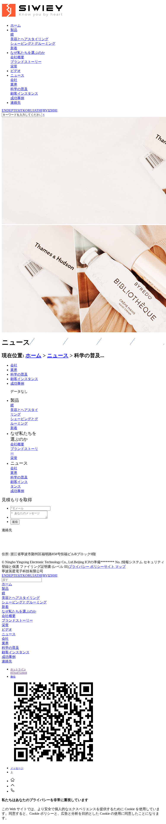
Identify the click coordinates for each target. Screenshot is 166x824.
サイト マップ (115, 566)
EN (4, 110)
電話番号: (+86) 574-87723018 (24, 546)
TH (38, 110)
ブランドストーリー (26, 62)
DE (8, 110)
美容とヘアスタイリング (29, 39)
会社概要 (17, 57)
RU (30, 110)
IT (21, 110)
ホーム (34, 355)
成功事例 (17, 98)
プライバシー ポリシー (86, 566)
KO (25, 110)
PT (13, 110)
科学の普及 (19, 89)
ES (17, 110)
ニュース (58, 355)
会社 (13, 80)
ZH (51, 110)
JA (34, 110)
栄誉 (13, 66)
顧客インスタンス (24, 93)
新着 (13, 48)
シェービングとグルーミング (32, 43)
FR (43, 110)
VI (47, 110)
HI (55, 110)
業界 (13, 84)
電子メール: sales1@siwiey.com (25, 538)
